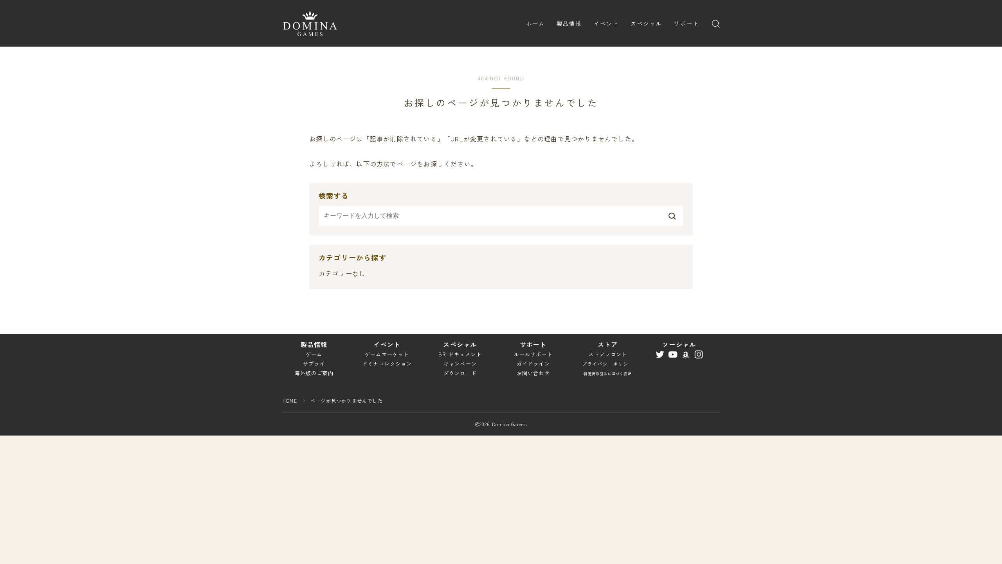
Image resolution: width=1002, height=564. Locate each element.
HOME (290, 400)
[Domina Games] (310, 23)
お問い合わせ (533, 373)
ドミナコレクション (387, 363)
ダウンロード (460, 373)
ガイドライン (533, 363)
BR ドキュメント (460, 354)
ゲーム (314, 354)
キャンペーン (460, 363)
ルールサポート (533, 354)
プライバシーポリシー (608, 363)
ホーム (535, 23)
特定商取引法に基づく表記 (607, 373)
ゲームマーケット (387, 354)
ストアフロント (607, 354)
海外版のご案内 (313, 373)
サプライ (314, 363)
